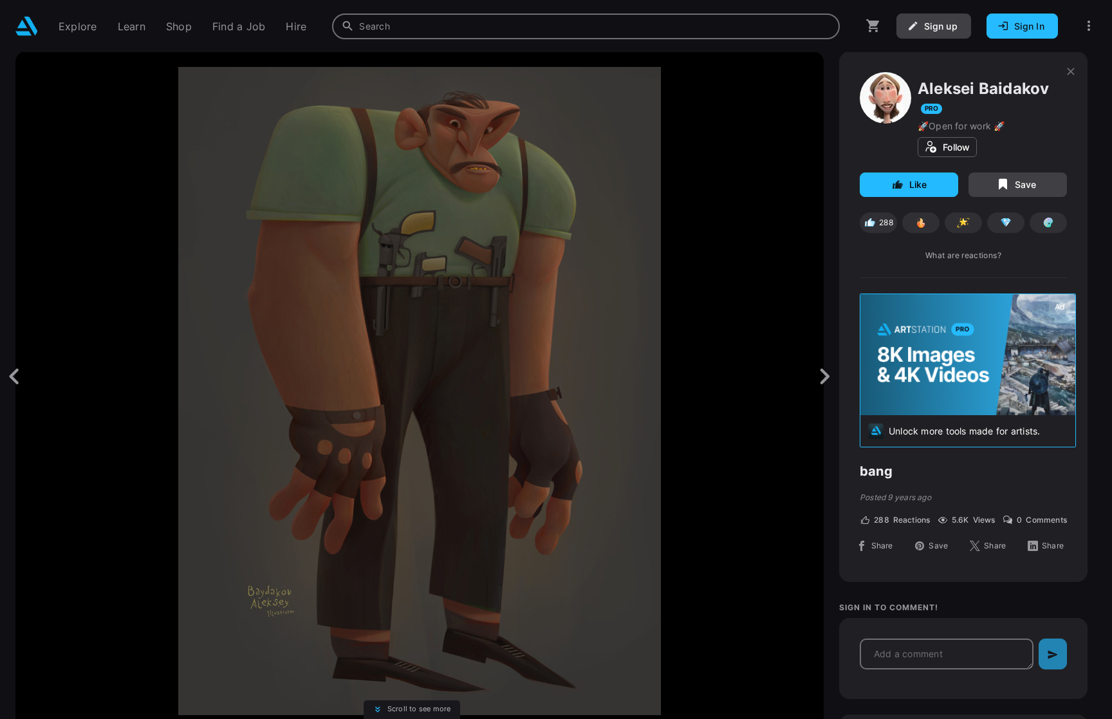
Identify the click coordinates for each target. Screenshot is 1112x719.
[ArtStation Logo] (26, 26)
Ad (1059, 307)
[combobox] (586, 26)
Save (1026, 184)
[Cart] (873, 26)
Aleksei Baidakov (983, 88)
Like (918, 184)
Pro (931, 108)
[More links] (1089, 26)
